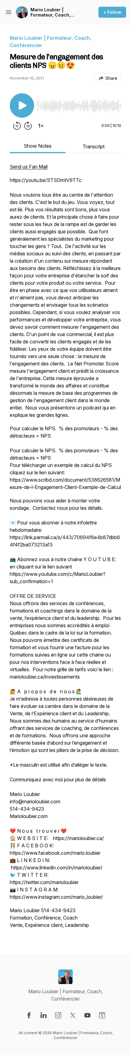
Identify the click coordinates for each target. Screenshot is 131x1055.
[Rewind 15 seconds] (17, 125)
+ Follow (112, 12)
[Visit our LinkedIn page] (44, 1015)
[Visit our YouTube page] (87, 1015)
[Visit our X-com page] (73, 1015)
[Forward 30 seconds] (28, 125)
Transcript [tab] (93, 146)
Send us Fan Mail (29, 167)
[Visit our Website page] (102, 1015)
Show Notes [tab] (37, 146)
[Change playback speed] (41, 125)
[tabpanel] (65, 549)
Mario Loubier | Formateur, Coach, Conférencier (50, 12)
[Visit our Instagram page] (58, 1015)
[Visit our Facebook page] (29, 1015)
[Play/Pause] (22, 105)
